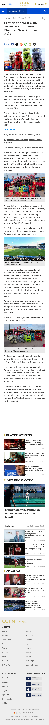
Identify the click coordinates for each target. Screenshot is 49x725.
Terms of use (9, 719)
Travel (4, 648)
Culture (29, 639)
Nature (28, 648)
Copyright (19, 719)
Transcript (30, 661)
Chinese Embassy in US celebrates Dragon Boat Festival (34, 455)
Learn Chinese (32, 665)
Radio (14, 11)
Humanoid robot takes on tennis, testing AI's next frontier (22, 513)
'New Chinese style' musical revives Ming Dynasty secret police (34, 442)
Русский (5, 694)
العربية (4, 690)
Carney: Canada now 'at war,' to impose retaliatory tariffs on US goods (35, 578)
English (5, 678)
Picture (5, 652)
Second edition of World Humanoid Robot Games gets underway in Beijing (33, 604)
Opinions (29, 644)
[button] (6, 68)
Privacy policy (30, 719)
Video (28, 652)
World (28, 631)
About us (41, 719)
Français (5, 686)
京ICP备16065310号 (32, 709)
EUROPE (6, 665)
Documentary (7, 699)
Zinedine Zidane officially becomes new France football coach (34, 468)
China (4, 631)
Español (5, 682)
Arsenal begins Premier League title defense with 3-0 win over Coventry (35, 561)
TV (23, 11)
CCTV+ (5, 703)
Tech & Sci (6, 639)
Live (4, 656)
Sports (5, 644)
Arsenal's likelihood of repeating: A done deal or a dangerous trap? (34, 547)
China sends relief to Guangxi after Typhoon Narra (34, 590)
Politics (5, 635)
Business (29, 635)
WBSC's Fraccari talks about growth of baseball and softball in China (34, 535)
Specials (5, 661)
